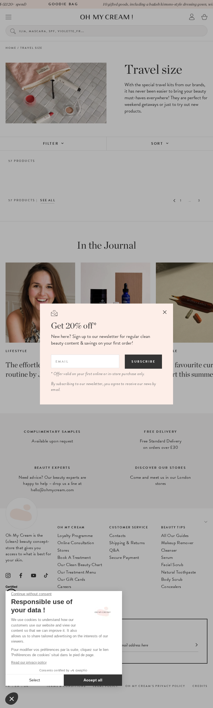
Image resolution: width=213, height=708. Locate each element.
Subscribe (143, 361)
